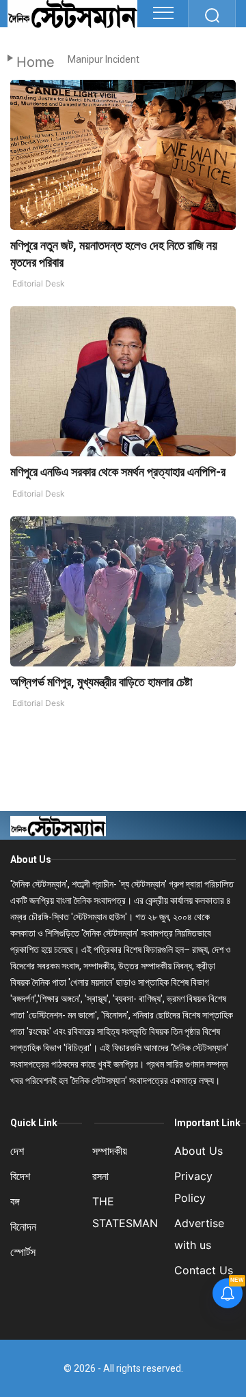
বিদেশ (20, 1176)
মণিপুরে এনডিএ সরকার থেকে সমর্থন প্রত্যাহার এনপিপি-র (118, 472)
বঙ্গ (15, 1201)
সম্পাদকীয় (109, 1151)
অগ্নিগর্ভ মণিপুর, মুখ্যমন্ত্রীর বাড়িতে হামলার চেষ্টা (101, 682)
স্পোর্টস (23, 1252)
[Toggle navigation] (163, 13)
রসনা (100, 1176)
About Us (30, 859)
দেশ (17, 1151)
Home (35, 62)
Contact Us (203, 1270)
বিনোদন (23, 1226)
